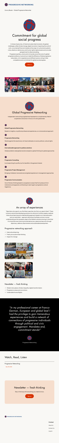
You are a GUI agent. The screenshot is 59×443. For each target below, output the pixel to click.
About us (29, 64)
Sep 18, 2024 (9, 366)
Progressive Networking (12, 364)
